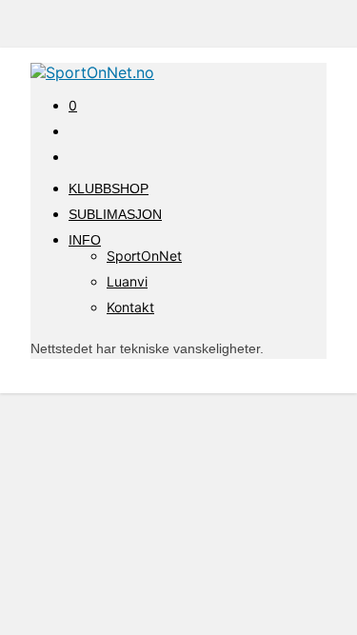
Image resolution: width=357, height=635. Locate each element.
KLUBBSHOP (109, 188)
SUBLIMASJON (115, 214)
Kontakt (130, 307)
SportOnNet (144, 256)
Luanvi (127, 281)
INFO (85, 240)
